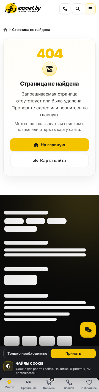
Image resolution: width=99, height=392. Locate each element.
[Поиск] (77, 8)
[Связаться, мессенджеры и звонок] (88, 330)
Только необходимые (27, 353)
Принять (73, 353)
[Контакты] (64, 8)
